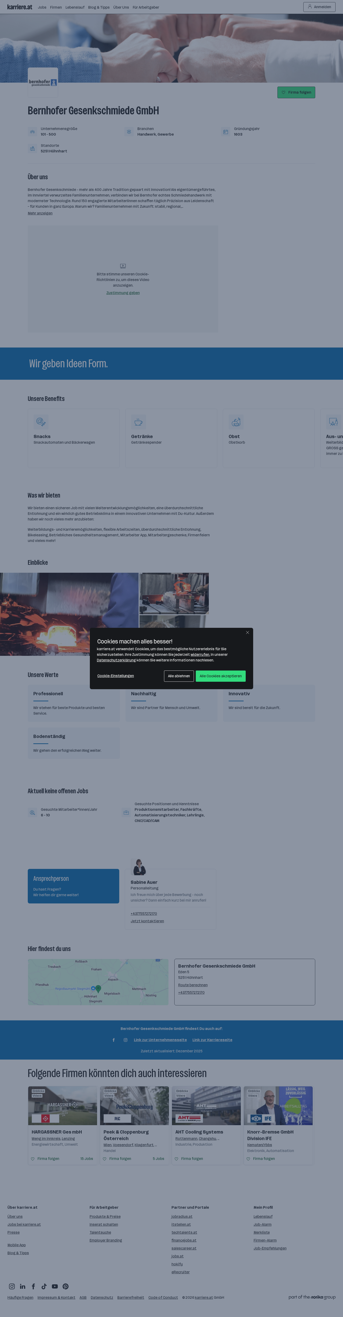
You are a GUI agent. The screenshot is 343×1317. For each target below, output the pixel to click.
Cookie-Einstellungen (115, 676)
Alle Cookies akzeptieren (221, 676)
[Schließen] (247, 632)
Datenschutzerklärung (116, 660)
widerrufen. (200, 654)
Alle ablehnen (179, 676)
